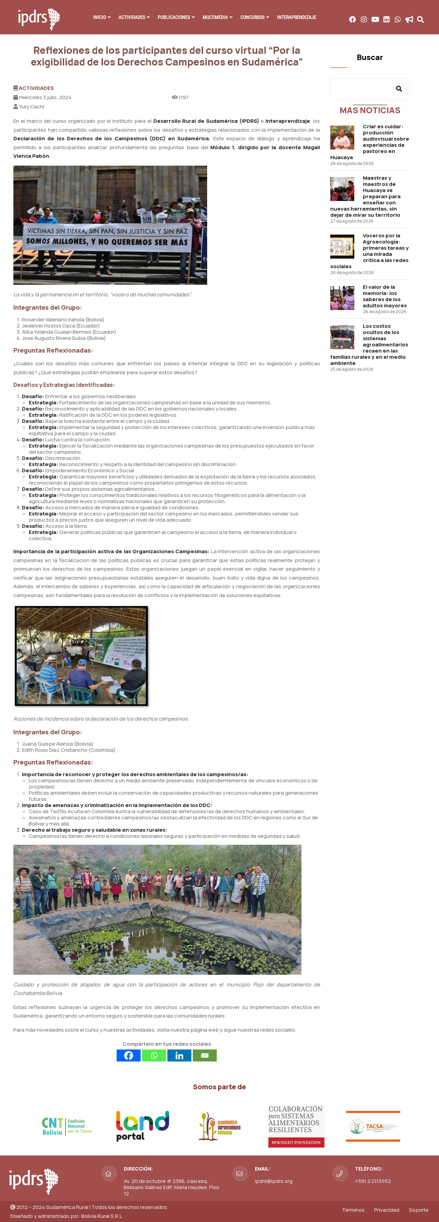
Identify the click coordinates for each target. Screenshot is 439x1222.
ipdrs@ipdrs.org (274, 1181)
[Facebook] (129, 1055)
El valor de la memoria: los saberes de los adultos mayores (385, 296)
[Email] (205, 1055)
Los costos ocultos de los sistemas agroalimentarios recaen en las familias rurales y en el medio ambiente (369, 344)
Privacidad (386, 1209)
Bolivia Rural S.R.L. (102, 1216)
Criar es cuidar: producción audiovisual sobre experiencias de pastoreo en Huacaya (369, 142)
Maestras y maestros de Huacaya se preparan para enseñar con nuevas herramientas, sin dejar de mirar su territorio (365, 196)
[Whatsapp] (154, 1055)
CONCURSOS (252, 17)
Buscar (370, 57)
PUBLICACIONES (174, 17)
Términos (353, 1209)
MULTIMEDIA (215, 17)
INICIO (99, 17)
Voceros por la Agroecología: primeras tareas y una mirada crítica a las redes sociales (369, 251)
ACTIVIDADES (132, 17)
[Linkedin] (179, 1055)
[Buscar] (399, 88)
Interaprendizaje (296, 17)
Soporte (419, 1209)
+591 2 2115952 (373, 1181)
